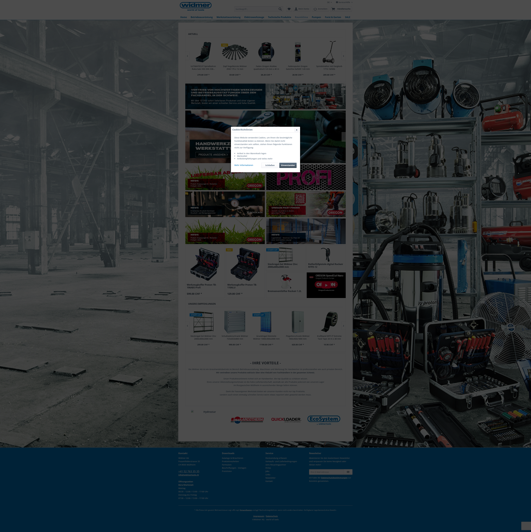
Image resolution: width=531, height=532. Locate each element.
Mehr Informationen (243, 165)
